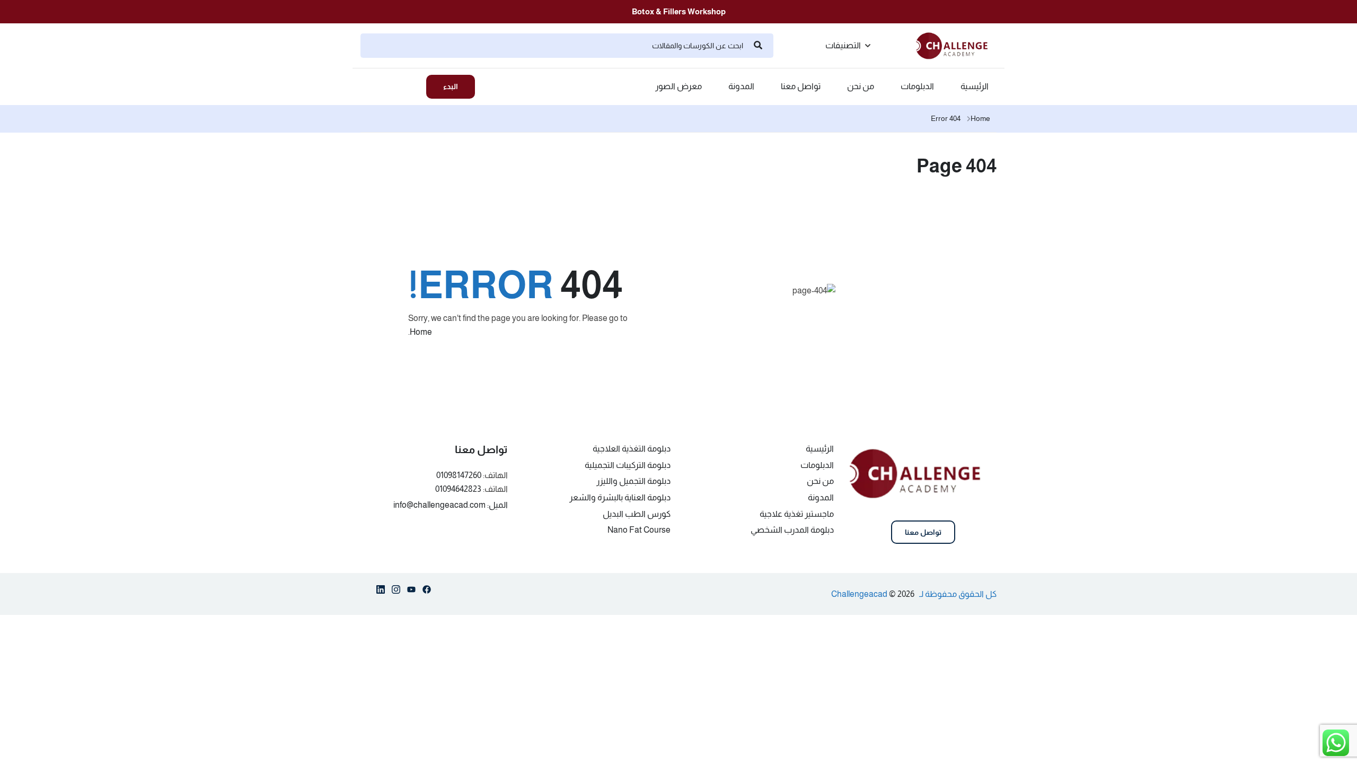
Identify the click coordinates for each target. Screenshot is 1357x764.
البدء (450, 86)
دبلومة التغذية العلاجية (632, 448)
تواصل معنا (801, 86)
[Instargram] (396, 591)
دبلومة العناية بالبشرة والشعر (620, 497)
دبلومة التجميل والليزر (633, 480)
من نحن (860, 86)
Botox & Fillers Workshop (679, 11)
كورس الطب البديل (637, 513)
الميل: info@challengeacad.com (450, 504)
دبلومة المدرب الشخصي (792, 529)
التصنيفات (843, 45)
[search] (758, 45)
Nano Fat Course (639, 529)
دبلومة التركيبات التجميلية (628, 465)
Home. (420, 331)
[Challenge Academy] (956, 44)
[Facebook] (426, 591)
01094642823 (458, 488)
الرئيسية (975, 86)
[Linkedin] (380, 591)
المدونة (741, 86)
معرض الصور (678, 86)
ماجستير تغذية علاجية (797, 513)
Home (980, 118)
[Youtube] (411, 591)
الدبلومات (917, 86)
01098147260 (458, 475)
